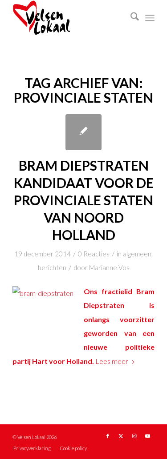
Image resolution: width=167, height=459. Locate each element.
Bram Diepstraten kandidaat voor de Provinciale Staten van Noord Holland (84, 200)
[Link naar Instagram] (134, 436)
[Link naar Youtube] (148, 436)
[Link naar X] (121, 436)
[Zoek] (130, 18)
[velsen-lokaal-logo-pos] (69, 18)
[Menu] (150, 17)
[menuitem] (130, 18)
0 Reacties (94, 254)
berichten (52, 267)
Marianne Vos (109, 267)
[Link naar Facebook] (107, 436)
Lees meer (111, 361)
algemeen (137, 254)
